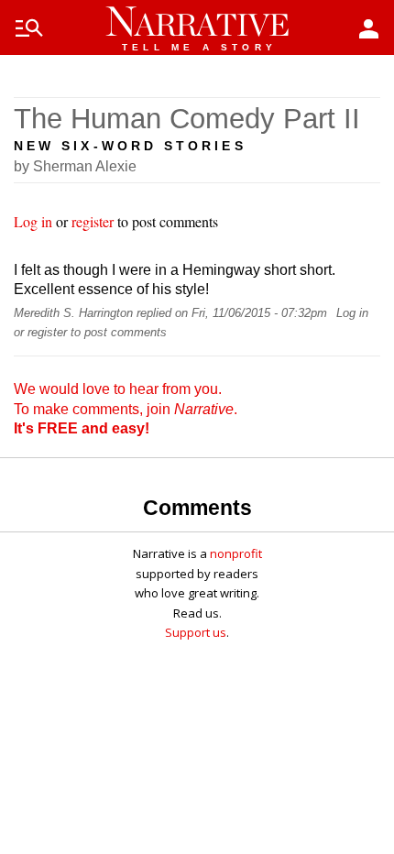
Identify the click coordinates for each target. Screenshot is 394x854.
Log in (33, 221)
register (92, 221)
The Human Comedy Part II (187, 119)
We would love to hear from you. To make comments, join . (125, 408)
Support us (195, 632)
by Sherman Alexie (75, 166)
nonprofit (236, 553)
